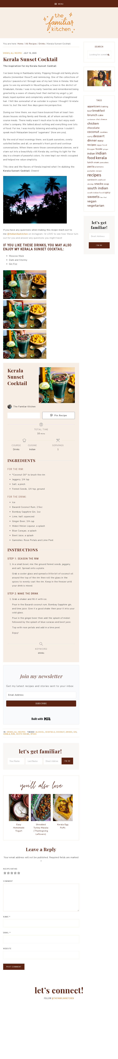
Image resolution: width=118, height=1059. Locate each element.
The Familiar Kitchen (59, 22)
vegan (92, 201)
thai (105, 197)
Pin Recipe (60, 415)
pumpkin (91, 171)
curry (90, 136)
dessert (98, 136)
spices (34, 734)
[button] (59, 3)
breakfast (99, 111)
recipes (94, 175)
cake (100, 115)
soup (106, 183)
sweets (93, 196)
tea (101, 197)
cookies (104, 132)
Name (6, 917)
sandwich (92, 179)
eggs (99, 145)
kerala (6, 734)
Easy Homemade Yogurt (18, 827)
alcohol (40, 732)
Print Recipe (25, 415)
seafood (101, 180)
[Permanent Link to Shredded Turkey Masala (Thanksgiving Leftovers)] (41, 820)
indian (91, 153)
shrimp (90, 184)
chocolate (93, 128)
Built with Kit (41, 718)
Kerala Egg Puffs (62, 826)
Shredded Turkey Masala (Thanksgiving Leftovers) (40, 829)
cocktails (50, 732)
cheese (103, 119)
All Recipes (16, 53)
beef (89, 111)
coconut (60, 732)
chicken (93, 123)
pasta (90, 166)
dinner (92, 140)
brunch (92, 115)
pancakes (104, 162)
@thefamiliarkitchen (17, 234)
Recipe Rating (10, 869)
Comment (8, 881)
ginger (105, 149)
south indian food (95, 192)
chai (98, 119)
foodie (99, 148)
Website (7, 948)
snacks (98, 184)
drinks (69, 732)
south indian (22, 734)
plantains (99, 167)
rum (13, 734)
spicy (107, 192)
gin (75, 732)
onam (96, 162)
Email (7, 933)
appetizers (94, 106)
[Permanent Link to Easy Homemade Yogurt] (19, 820)
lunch (90, 162)
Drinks (6, 53)
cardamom (91, 119)
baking (104, 106)
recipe (99, 171)
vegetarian (95, 205)
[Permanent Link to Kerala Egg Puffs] (63, 820)
